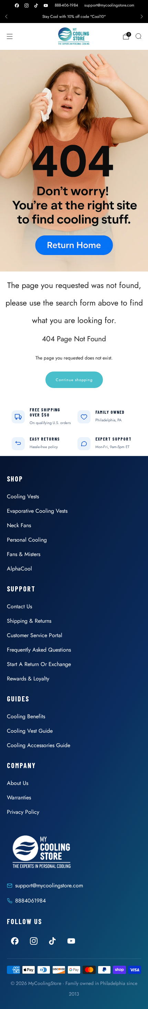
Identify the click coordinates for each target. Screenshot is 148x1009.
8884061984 (30, 901)
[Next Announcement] (142, 16)
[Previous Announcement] (6, 16)
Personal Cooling (27, 540)
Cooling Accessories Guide (38, 745)
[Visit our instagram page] (26, 5)
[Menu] (9, 36)
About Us (17, 783)
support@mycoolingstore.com (109, 5)
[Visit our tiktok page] (36, 5)
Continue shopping (74, 379)
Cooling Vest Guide (30, 731)
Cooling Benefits (26, 716)
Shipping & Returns (29, 621)
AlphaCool (19, 569)
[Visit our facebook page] (17, 5)
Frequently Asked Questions (39, 650)
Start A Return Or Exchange (39, 664)
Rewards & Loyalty (28, 679)
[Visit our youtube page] (46, 5)
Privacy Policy (23, 812)
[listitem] (74, 16)
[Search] (138, 36)
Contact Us (19, 606)
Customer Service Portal (34, 635)
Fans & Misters (23, 554)
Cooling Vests (23, 496)
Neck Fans (19, 525)
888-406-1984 (66, 5)
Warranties (19, 797)
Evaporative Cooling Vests (37, 511)
